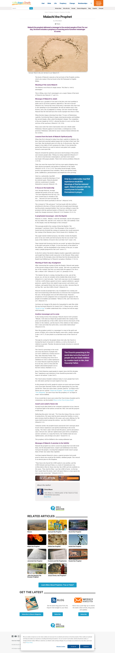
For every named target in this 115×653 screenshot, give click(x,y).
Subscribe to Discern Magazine (31, 614)
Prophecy (63, 3)
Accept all (73, 646)
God (43, 3)
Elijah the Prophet (56, 390)
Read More (47, 497)
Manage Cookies (60, 646)
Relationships (82, 3)
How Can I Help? (16, 640)
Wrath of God (40, 308)
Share (58, 24)
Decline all (86, 646)
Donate (73, 8)
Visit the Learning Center (98, 3)
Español (95, 8)
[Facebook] (13, 636)
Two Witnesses (40, 392)
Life (55, 3)
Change (72, 3)
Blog (89, 8)
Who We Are (66, 8)
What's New (58, 8)
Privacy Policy (29, 642)
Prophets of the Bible (65, 12)
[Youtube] (15, 636)
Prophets (56, 12)
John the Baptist (69, 390)
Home (46, 12)
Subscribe (57, 614)
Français (101, 8)
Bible (49, 3)
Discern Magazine (82, 8)
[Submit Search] (31, 8)
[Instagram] (19, 636)
